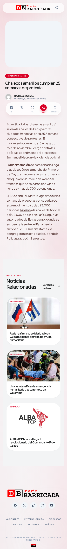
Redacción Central (24, 95)
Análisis (49, 524)
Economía (34, 524)
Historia (18, 524)
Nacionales (12, 519)
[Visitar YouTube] (51, 505)
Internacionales (34, 519)
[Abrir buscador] (57, 8)
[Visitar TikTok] (33, 505)
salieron (25, 210)
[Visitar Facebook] (15, 505)
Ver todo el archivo (48, 286)
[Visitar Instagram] (42, 505)
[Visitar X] (24, 505)
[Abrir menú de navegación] (10, 8)
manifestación (20, 165)
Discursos (55, 519)
